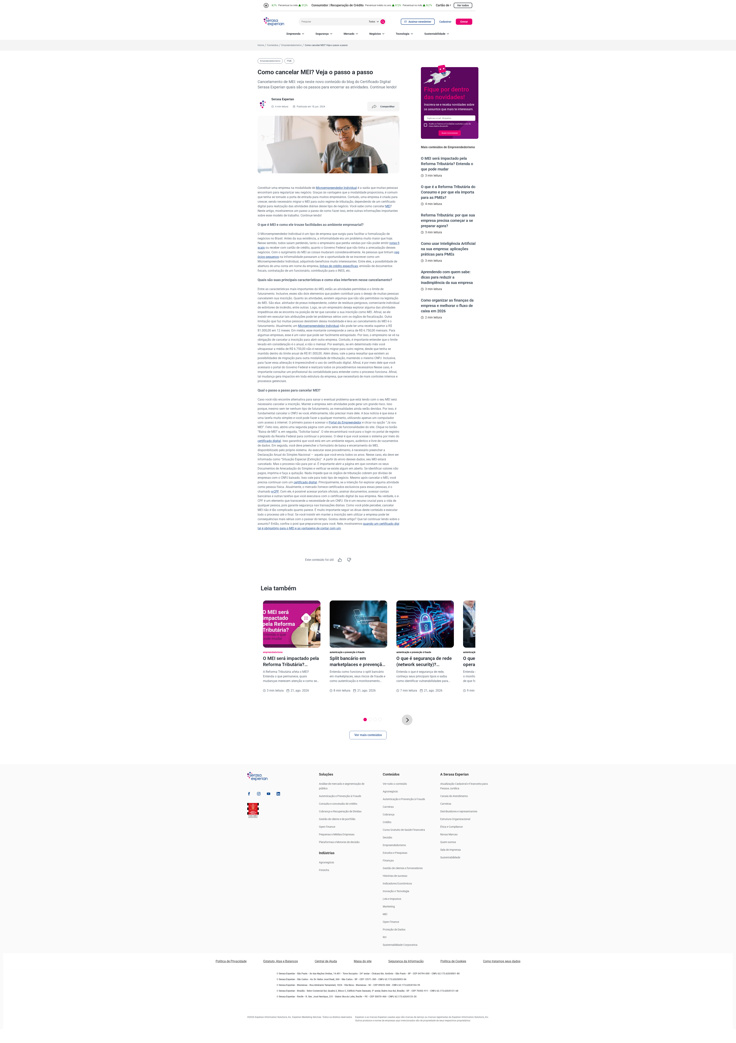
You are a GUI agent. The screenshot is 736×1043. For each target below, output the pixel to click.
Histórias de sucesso (395, 875)
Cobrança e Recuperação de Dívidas (340, 811)
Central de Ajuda (326, 961)
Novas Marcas (449, 834)
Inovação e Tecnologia (396, 891)
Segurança (322, 33)
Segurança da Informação (406, 961)
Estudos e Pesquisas (395, 852)
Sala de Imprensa (450, 849)
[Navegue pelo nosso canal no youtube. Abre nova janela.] (268, 794)
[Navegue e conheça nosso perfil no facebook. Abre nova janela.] (249, 794)
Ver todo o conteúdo (395, 783)
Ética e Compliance (451, 826)
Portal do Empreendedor (345, 422)
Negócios (375, 33)
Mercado (349, 33)
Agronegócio (326, 862)
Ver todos (463, 5)
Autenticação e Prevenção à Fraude (340, 796)
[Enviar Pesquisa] (383, 22)
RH (384, 937)
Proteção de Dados (394, 929)
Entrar (464, 21)
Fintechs (324, 870)
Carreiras (388, 806)
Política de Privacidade (231, 961)
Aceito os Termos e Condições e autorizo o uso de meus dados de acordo (450, 125)
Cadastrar (445, 21)
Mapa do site (362, 961)
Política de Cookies (453, 961)
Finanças (388, 860)
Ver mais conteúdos (368, 735)
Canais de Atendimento (454, 796)
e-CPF (275, 491)
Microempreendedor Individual (336, 188)
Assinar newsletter (419, 21)
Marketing (389, 906)
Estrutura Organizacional (455, 819)
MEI (387, 206)
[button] (407, 720)
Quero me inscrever (450, 133)
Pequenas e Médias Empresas (336, 834)
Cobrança (388, 814)
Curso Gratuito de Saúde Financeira (404, 829)
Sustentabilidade (434, 33)
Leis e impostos (392, 898)
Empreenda (294, 33)
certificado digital (269, 441)
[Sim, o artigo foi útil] (340, 560)
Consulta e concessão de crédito (338, 803)
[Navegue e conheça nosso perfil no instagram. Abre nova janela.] (258, 794)
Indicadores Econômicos (397, 883)
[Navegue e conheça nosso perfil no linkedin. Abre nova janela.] (278, 794)
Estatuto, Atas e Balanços (280, 961)
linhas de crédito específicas (339, 266)
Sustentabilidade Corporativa (400, 944)
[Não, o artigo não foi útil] (349, 560)
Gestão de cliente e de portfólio (337, 819)
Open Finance (327, 826)
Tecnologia (402, 33)
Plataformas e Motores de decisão (339, 842)
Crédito (387, 822)
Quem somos (448, 842)
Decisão (387, 837)
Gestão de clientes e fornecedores (403, 868)
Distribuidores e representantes (458, 811)
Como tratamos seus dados (501, 961)
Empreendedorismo (394, 845)
